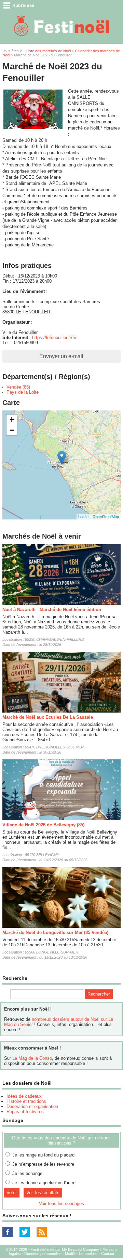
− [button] (12, 430)
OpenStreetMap (106, 516)
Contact (107, 1254)
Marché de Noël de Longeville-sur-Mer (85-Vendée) (55, 932)
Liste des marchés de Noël (48, 51)
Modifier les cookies (81, 1254)
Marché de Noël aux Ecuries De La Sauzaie (47, 717)
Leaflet (84, 516)
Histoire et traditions (26, 1101)
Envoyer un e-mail (61, 356)
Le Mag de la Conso (32, 1058)
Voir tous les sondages (61, 1203)
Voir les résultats (42, 1192)
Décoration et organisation (32, 1106)
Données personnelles (43, 1254)
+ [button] (12, 419)
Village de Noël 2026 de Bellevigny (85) (43, 824)
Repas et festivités (25, 1111)
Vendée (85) (18, 387)
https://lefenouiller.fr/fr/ (54, 337)
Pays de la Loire (22, 392)
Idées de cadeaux (24, 1096)
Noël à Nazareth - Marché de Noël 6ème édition (51, 609)
